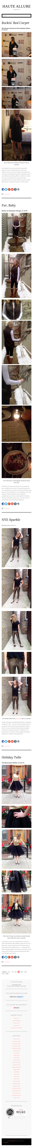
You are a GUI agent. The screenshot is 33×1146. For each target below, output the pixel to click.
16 (3, 973)
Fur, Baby (9, 205)
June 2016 (16, 1053)
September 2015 (16, 1067)
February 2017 (16, 1041)
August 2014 (16, 1097)
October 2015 (16, 1064)
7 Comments (6, 194)
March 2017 (16, 1039)
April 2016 (16, 1057)
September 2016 (16, 1048)
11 (25, 971)
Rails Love (16, 1018)
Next (7, 973)
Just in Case (17, 1023)
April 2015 (16, 1079)
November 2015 (16, 1062)
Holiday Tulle (11, 757)
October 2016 (16, 1046)
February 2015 (16, 1083)
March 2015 (16, 1081)
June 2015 (16, 1074)
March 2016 (16, 1060)
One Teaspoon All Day (16, 1027)
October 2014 (16, 1093)
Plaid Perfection (16, 1020)
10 (22, 971)
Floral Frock (17, 1025)
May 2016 (16, 1055)
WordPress (6, 1142)
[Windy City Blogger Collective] (21, 1116)
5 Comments (6, 746)
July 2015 (16, 1071)
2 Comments (6, 508)
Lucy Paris (18, 718)
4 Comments (6, 962)
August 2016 (16, 1050)
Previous (4, 971)
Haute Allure (16, 6)
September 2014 (16, 1095)
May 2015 (16, 1076)
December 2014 (16, 1088)
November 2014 (16, 1090)
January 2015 (16, 1086)
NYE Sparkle (11, 520)
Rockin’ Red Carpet (15, 23)
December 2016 (16, 1043)
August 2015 (16, 1069)
